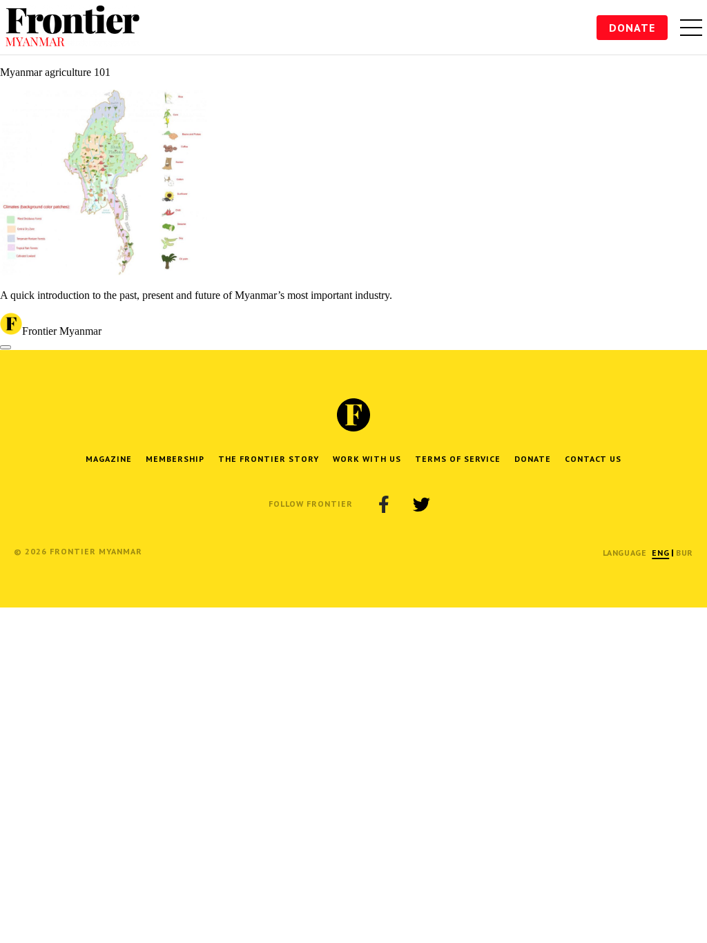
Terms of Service (458, 459)
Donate (632, 28)
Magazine (109, 459)
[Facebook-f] (384, 504)
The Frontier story (268, 459)
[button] (660, 552)
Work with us (367, 459)
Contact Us (593, 459)
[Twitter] (421, 504)
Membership (175, 459)
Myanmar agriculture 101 (55, 72)
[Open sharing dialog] (5, 347)
